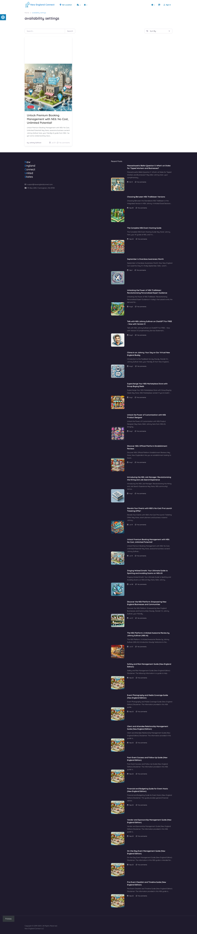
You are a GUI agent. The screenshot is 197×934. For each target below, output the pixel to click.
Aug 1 (131, 397)
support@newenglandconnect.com (40, 184)
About (31, 107)
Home (27, 13)
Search (70, 31)
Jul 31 (131, 524)
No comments (141, 182)
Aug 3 (131, 335)
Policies (8, 919)
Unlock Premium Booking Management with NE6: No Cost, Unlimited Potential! (47, 119)
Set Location (67, 5)
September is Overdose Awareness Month (145, 259)
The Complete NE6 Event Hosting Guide (144, 228)
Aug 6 (131, 306)
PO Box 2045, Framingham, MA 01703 (41, 188)
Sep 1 (130, 270)
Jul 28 (131, 584)
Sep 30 (131, 208)
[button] (3, 17)
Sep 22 (131, 239)
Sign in (168, 5)
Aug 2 (131, 366)
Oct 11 (131, 182)
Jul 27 (131, 618)
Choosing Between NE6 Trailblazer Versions (146, 197)
